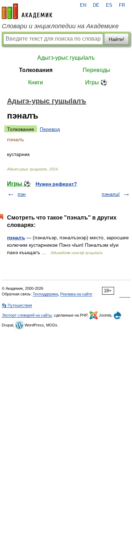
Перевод (50, 129)
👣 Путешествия (17, 305)
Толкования (35, 70)
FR (122, 5)
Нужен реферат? (56, 184)
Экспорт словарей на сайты (27, 315)
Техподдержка (45, 294)
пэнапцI (111, 194)
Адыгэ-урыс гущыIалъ (66, 58)
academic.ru (27, 11)
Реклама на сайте (76, 294)
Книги (35, 82)
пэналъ (16, 237)
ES (109, 5)
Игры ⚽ (96, 82)
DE (96, 5)
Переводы (96, 70)
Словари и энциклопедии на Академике (60, 26)
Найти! (116, 39)
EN (83, 5)
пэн (22, 194)
